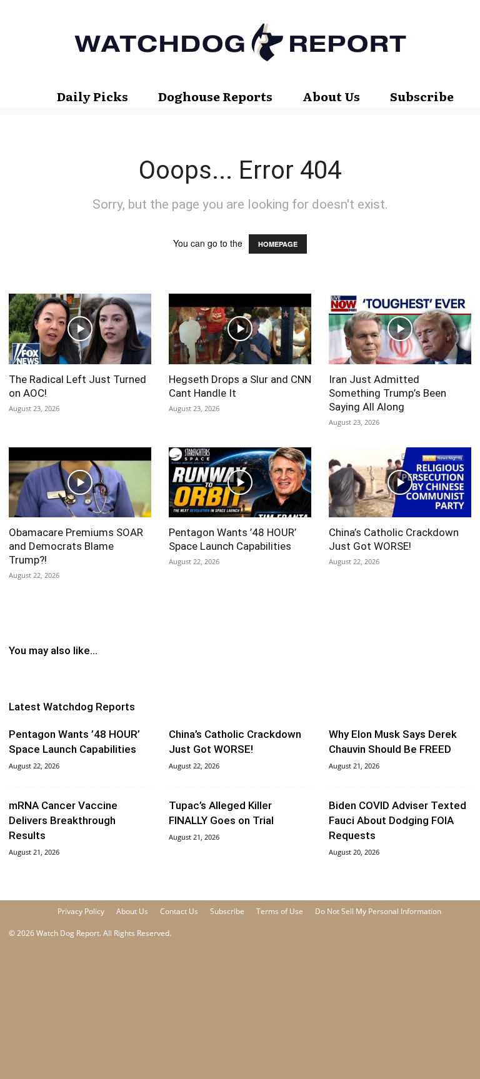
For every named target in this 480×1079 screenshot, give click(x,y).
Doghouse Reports (215, 96)
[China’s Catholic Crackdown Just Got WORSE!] (400, 482)
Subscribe (422, 96)
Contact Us (179, 911)
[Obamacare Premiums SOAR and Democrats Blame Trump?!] (80, 482)
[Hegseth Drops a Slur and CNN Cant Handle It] (240, 329)
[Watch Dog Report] (240, 42)
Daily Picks (92, 96)
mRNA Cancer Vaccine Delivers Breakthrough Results (63, 820)
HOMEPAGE (278, 244)
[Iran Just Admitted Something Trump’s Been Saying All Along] (400, 329)
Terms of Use (279, 911)
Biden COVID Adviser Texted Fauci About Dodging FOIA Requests (397, 820)
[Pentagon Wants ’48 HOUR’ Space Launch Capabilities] (240, 482)
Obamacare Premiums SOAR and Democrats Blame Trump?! (76, 546)
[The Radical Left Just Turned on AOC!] (80, 329)
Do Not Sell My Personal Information (378, 911)
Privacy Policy (81, 911)
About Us (331, 96)
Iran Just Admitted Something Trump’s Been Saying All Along (387, 393)
